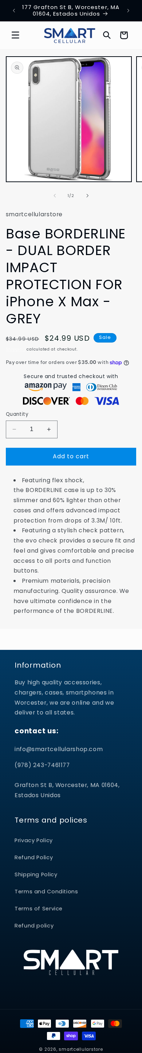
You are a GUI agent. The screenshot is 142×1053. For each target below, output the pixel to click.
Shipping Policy (36, 874)
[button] (15, 35)
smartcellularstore (81, 1049)
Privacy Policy (34, 840)
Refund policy (34, 925)
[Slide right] (87, 196)
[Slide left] (55, 196)
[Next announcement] (128, 11)
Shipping (15, 349)
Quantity (17, 414)
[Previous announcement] (14, 11)
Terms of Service (39, 908)
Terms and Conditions (46, 891)
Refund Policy (34, 857)
